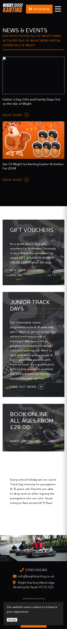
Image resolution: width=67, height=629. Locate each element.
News (44, 41)
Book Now (41, 9)
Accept (12, 619)
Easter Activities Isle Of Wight (27, 36)
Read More (12, 115)
